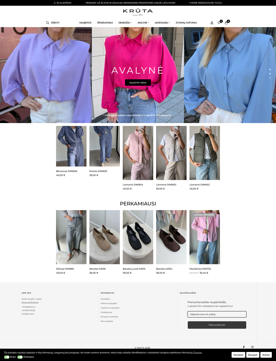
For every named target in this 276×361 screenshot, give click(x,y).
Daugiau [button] (197, 352)
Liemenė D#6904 (133, 184)
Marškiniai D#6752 (200, 268)
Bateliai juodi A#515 (134, 268)
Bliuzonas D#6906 (66, 171)
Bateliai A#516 (97, 268)
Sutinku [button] (266, 355)
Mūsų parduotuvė (30, 302)
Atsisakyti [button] (238, 355)
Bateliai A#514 (164, 268)
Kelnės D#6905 (98, 171)
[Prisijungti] (211, 22)
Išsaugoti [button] (252, 355)
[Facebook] (244, 347)
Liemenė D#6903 (166, 184)
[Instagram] (252, 347)
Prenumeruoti (217, 325)
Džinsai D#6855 (65, 268)
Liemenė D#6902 (199, 184)
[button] (6, 357)
